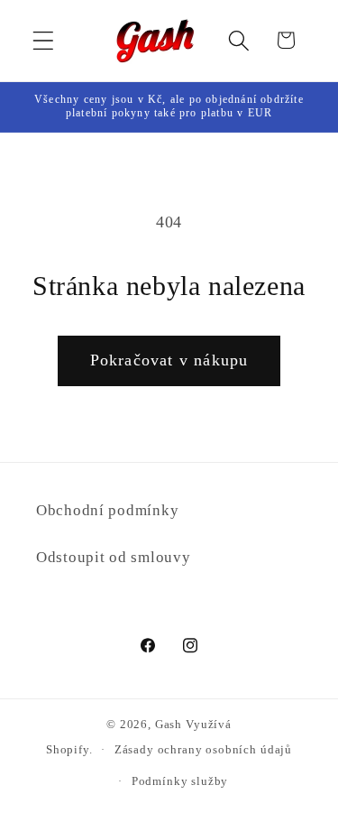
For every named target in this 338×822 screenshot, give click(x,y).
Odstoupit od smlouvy (113, 557)
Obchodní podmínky (107, 510)
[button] (44, 40)
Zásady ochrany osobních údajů (203, 749)
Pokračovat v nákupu (169, 360)
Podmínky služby (180, 781)
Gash (168, 724)
